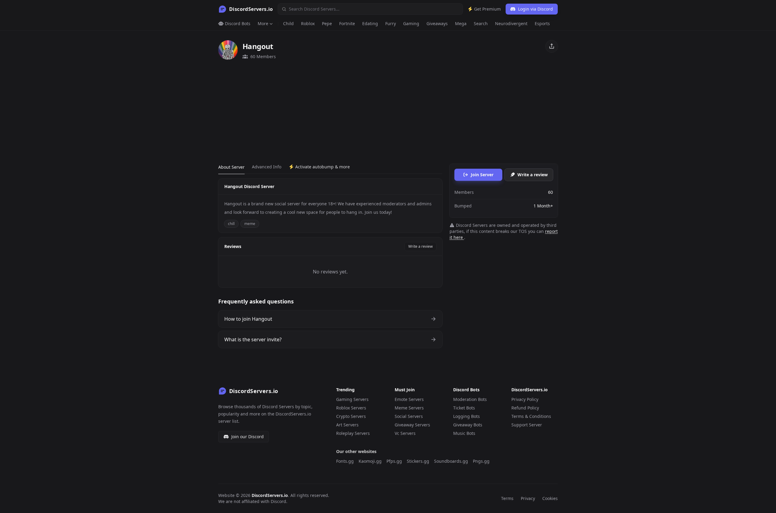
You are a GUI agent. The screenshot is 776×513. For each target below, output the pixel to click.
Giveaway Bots (467, 425)
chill (231, 223)
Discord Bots (237, 23)
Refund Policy (525, 408)
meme (249, 223)
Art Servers (347, 425)
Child (288, 23)
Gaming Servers (352, 399)
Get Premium (487, 9)
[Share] (552, 46)
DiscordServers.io (270, 495)
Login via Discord (535, 9)
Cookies (550, 498)
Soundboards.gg (451, 461)
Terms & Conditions (531, 416)
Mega (461, 23)
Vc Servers (405, 433)
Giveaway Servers (412, 425)
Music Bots (464, 433)
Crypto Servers (351, 416)
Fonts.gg (345, 461)
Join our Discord (247, 436)
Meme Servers (409, 408)
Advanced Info (266, 167)
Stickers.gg (418, 461)
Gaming (411, 23)
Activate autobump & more (322, 167)
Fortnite (347, 23)
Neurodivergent (511, 23)
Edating (370, 23)
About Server (231, 167)
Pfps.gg (394, 461)
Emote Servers (409, 399)
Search (481, 23)
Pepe (327, 23)
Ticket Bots (464, 408)
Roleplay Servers (353, 433)
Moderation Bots (470, 399)
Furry (390, 23)
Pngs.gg (481, 461)
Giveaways (437, 23)
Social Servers (409, 416)
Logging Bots (466, 416)
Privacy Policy (524, 399)
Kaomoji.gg (370, 461)
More (263, 23)
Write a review (420, 246)
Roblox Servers (351, 408)
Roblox (308, 23)
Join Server (482, 174)
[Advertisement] (388, 111)
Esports (542, 23)
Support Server (526, 425)
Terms (507, 498)
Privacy (528, 498)
